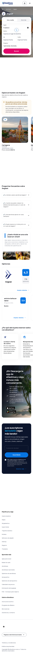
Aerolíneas (8, 9)
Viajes (3, 520)
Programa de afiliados (8, 605)
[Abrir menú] (29, 3)
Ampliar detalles (22, 290)
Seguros (4, 545)
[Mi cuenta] (24, 3)
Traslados (5, 549)
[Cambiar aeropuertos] (16, 30)
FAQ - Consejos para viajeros (10, 592)
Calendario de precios (8, 584)
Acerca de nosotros (7, 601)
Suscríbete (16, 455)
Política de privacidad (8, 646)
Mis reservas (5, 609)
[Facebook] (4, 626)
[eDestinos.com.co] (2, 9)
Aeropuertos (5, 577)
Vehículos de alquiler (8, 538)
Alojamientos (6, 523)
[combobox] (14, 28)
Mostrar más (20, 469)
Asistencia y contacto (8, 612)
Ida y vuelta (10, 20)
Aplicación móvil (6, 559)
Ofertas (4, 541)
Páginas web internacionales (13, 635)
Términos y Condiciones (9, 643)
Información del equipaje (9, 588)
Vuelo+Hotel (5, 527)
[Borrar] (28, 28)
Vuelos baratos (6, 516)
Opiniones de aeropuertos (9, 581)
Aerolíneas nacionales (8, 570)
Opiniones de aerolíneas (9, 573)
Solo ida (23, 20)
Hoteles (4, 534)
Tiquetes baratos (7, 530)
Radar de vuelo (6, 562)
